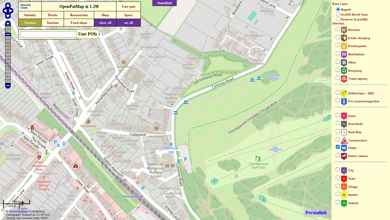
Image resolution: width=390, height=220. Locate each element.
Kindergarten (357, 46)
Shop (105, 15)
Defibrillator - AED (360, 93)
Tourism (52, 22)
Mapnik (346, 9)
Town (351, 178)
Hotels (52, 15)
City (350, 170)
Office (351, 62)
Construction (357, 140)
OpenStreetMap (18, 211)
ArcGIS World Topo (354, 14)
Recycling (354, 70)
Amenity (30, 15)
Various (30, 22)
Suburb (353, 203)
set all (128, 22)
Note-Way (354, 132)
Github (23, 7)
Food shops (79, 22)
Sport (128, 15)
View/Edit (164, 3)
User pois (128, 6)
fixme (351, 116)
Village (352, 187)
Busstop (353, 29)
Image (351, 147)
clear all (105, 22)
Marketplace (356, 54)
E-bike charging (358, 38)
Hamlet (352, 194)
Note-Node (355, 124)
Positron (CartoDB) (354, 19)
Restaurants (79, 15)
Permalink (316, 212)
